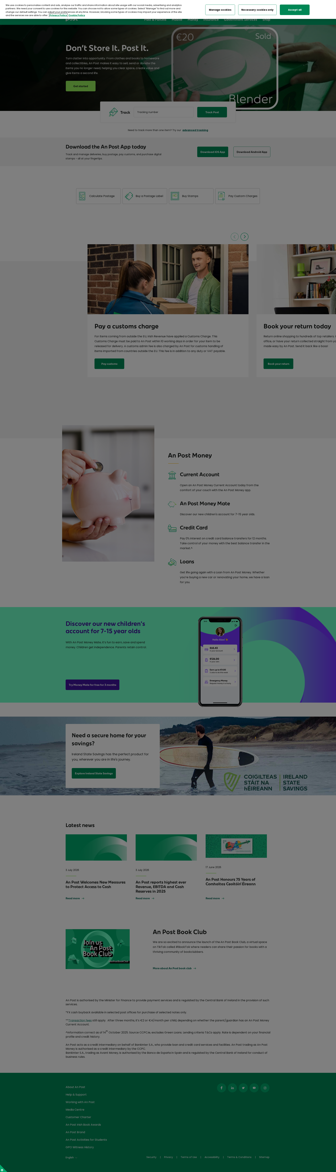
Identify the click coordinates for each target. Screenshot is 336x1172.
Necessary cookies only (257, 10)
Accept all (295, 10)
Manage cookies (220, 10)
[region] (168, 9)
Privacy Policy (58, 15)
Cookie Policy (76, 15)
